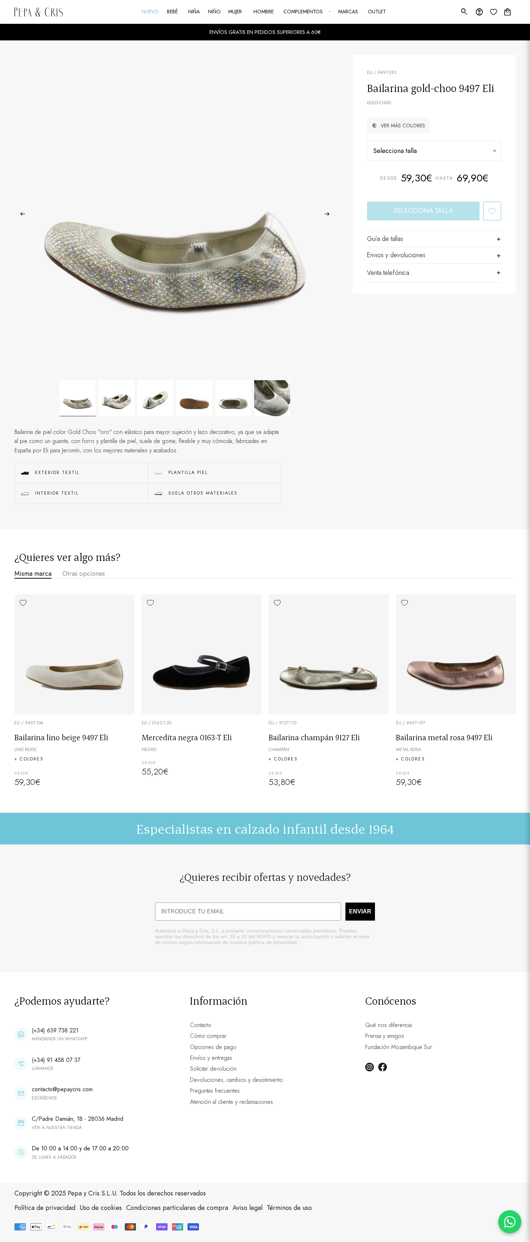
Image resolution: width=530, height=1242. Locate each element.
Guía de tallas (385, 238)
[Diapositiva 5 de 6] (233, 398)
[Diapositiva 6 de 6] (272, 398)
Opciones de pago (213, 1047)
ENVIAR (360, 911)
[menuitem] (151, 12)
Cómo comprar (208, 1036)
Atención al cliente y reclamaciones (231, 1102)
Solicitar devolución (213, 1069)
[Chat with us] (509, 1221)
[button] (398, 125)
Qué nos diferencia (388, 1025)
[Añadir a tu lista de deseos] (492, 211)
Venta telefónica (388, 272)
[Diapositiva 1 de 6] (77, 398)
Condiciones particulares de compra (177, 1207)
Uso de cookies (101, 1207)
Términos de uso (289, 1207)
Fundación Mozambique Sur (398, 1047)
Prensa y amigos (384, 1036)
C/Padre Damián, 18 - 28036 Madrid (77, 1119)
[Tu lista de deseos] (493, 12)
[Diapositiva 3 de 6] (155, 398)
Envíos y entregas (211, 1058)
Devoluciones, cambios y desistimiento (236, 1080)
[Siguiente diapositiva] (329, 215)
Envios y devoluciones (396, 255)
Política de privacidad (44, 1207)
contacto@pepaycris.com (62, 1089)
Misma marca (33, 573)
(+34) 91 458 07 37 (56, 1060)
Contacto (200, 1025)
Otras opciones (83, 573)
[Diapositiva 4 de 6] (194, 398)
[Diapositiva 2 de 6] (116, 398)
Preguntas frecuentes (215, 1091)
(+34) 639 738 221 (55, 1030)
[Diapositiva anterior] (20, 215)
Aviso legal (247, 1207)
